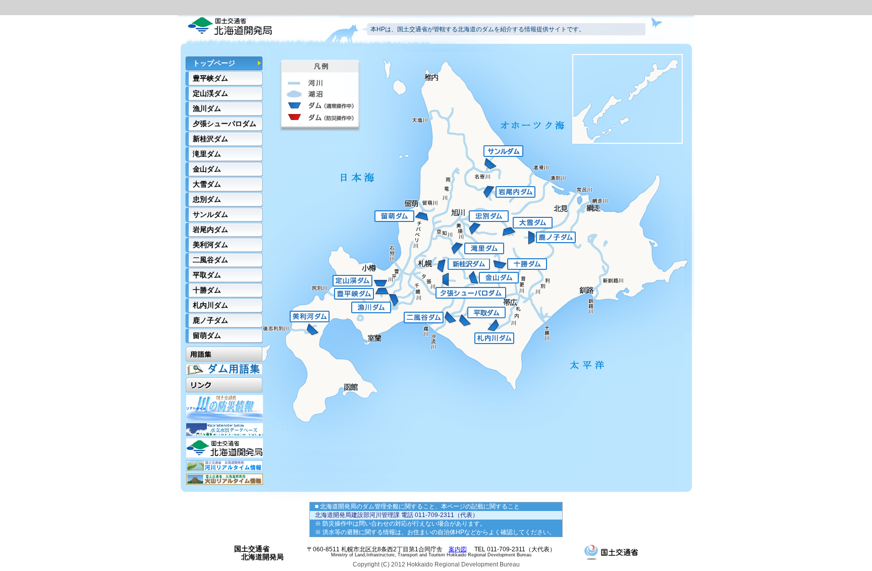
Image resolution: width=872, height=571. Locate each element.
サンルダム (210, 214)
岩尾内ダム (210, 229)
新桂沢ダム (210, 139)
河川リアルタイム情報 (224, 466)
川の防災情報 (224, 407)
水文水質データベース (224, 429)
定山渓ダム (210, 93)
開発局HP (224, 448)
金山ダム (207, 169)
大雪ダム (207, 184)
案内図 (458, 549)
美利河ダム (210, 245)
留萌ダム (207, 335)
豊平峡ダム (210, 78)
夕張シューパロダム (224, 124)
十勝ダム (207, 290)
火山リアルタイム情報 (224, 479)
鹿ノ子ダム (210, 320)
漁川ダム (207, 108)
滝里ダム (207, 154)
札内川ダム (210, 305)
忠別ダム (207, 199)
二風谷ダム (210, 260)
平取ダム (207, 275)
